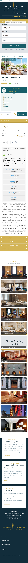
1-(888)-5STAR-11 (19, 17)
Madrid (20, 56)
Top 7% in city (14, 176)
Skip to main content (6, 1)
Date (4, 24)
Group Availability (21, 49)
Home (3, 56)
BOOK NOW (22, 114)
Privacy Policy (19, 555)
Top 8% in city (14, 193)
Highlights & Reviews (9, 245)
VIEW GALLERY (9, 59)
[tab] (14, 121)
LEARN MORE (7, 455)
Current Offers (6, 238)
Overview (5, 121)
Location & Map (7, 241)
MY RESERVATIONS (21, 13)
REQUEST (6, 480)
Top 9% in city (14, 198)
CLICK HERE (7, 504)
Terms (14, 555)
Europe (8, 56)
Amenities (5, 249)
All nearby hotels (14, 434)
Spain (14, 56)
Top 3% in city (14, 170)
